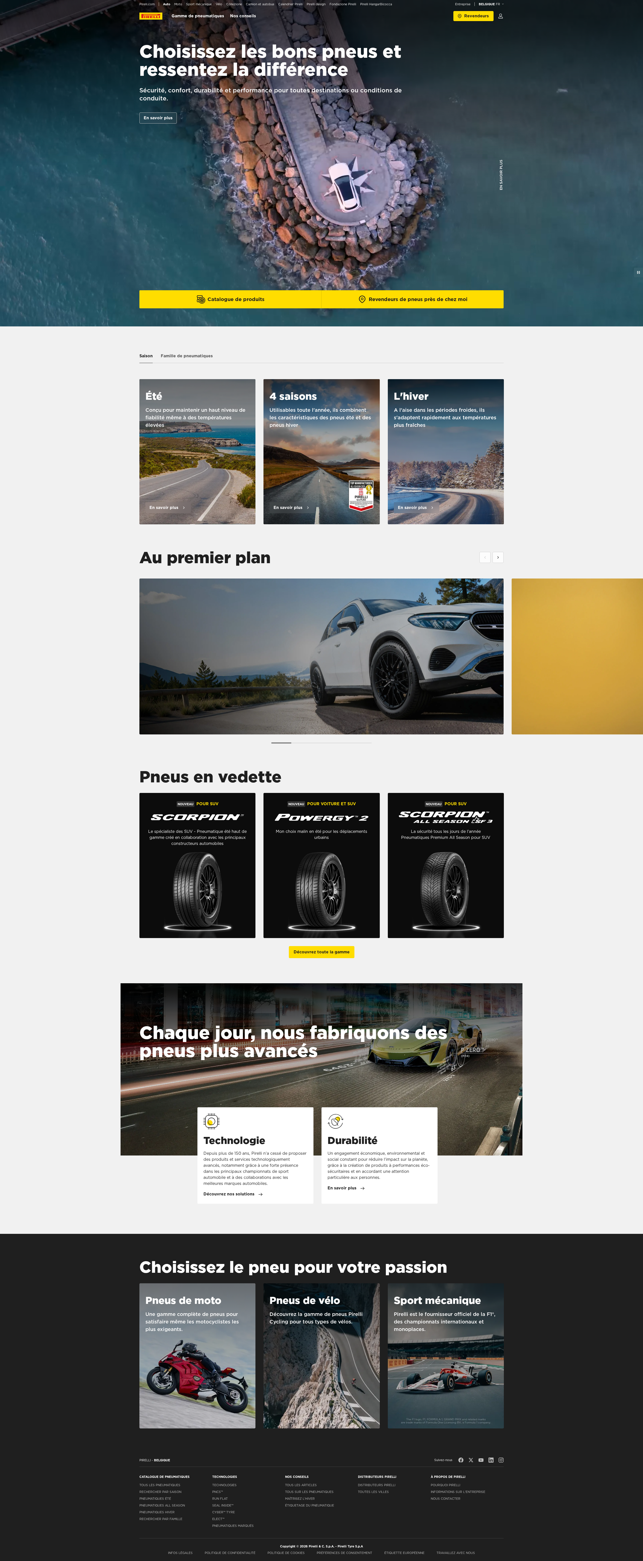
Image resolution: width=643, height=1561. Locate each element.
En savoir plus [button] (501, 175)
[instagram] (501, 1460)
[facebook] (460, 1460)
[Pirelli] (155, 16)
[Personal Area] (501, 16)
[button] (158, 118)
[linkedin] (491, 1460)
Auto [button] (166, 4)
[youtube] (481, 1460)
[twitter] (470, 1460)
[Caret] (498, 557)
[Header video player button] (638, 272)
